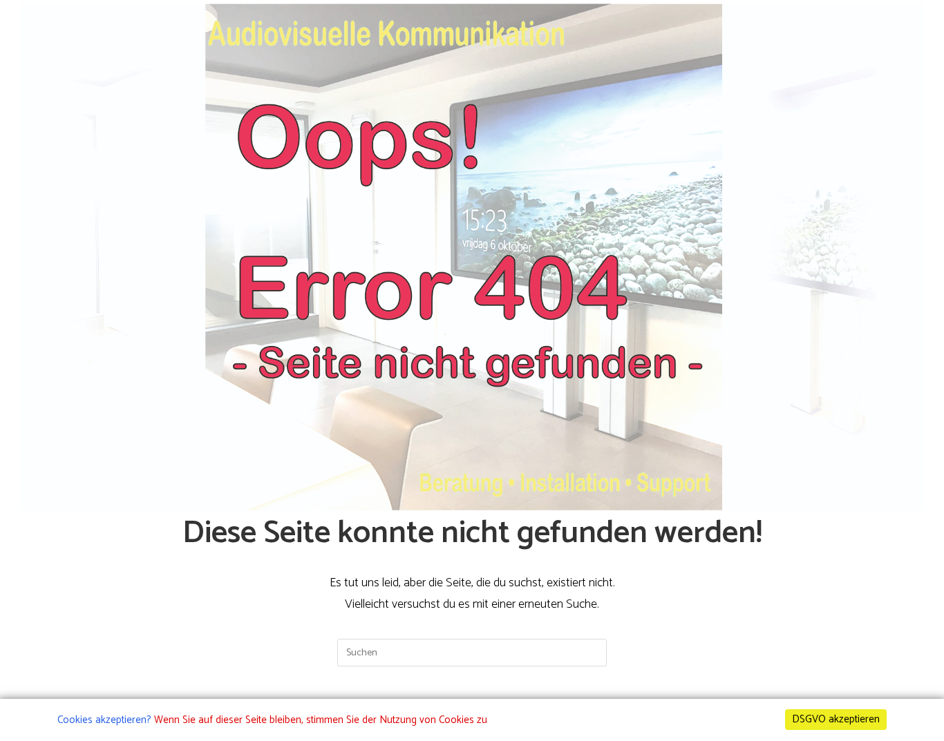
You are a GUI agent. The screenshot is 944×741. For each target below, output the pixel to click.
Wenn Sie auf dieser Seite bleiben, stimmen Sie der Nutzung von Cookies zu (320, 720)
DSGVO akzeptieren (836, 719)
